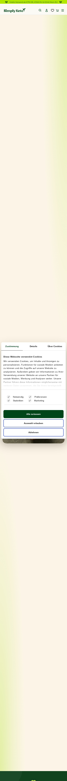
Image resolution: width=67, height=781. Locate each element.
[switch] (30, 397)
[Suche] (40, 10)
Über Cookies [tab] (55, 346)
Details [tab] (33, 346)
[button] (63, 10)
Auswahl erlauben (33, 423)
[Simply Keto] (14, 10)
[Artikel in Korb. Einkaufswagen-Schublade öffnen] (57, 10)
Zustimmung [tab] (12, 346)
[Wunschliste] (52, 10)
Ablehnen (33, 432)
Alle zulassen (33, 414)
